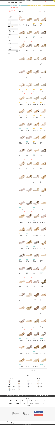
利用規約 (24, 413)
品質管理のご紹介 (13, 412)
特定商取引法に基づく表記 (26, 414)
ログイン (37, 2)
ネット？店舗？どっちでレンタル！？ (15, 413)
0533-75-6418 (44, 395)
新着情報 (24, 412)
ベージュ (33, 9)
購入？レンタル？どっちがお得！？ (15, 414)
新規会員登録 (41, 2)
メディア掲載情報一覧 (27, 405)
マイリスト (40, 11)
